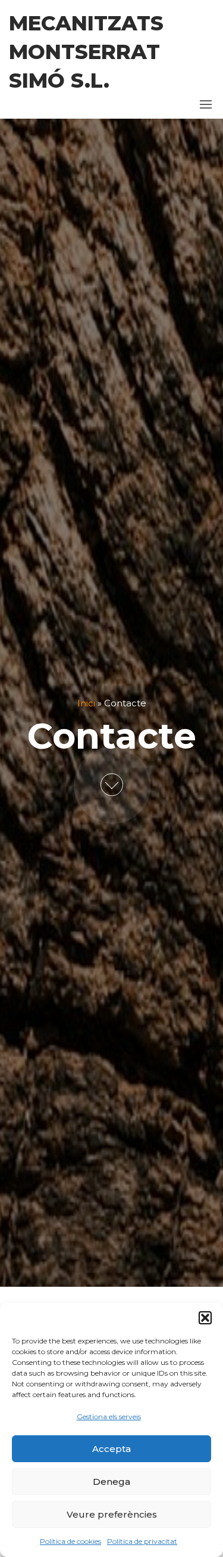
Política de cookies (70, 1541)
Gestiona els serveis (109, 1416)
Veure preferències (112, 1514)
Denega (111, 1481)
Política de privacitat (142, 1541)
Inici (86, 703)
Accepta (111, 1448)
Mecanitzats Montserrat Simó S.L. (86, 52)
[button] (205, 1318)
